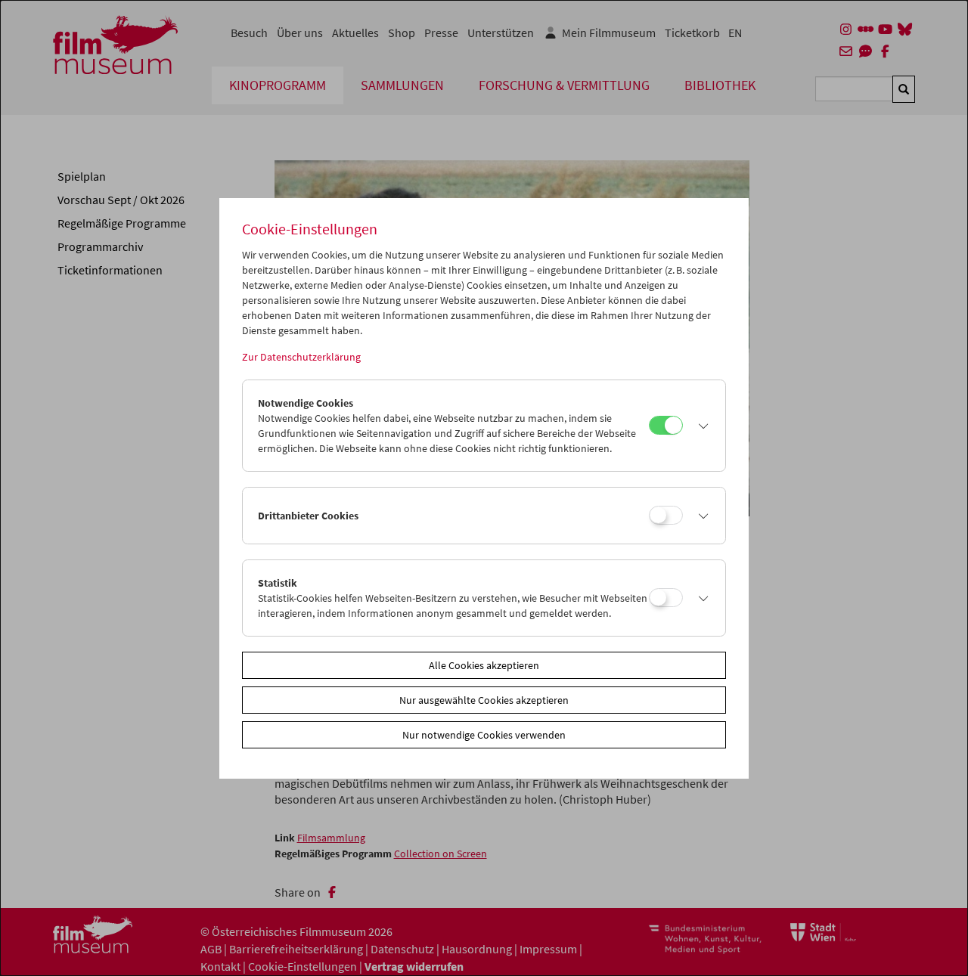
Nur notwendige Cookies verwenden (484, 735)
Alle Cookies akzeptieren (484, 665)
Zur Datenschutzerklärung (301, 357)
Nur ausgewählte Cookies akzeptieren (484, 700)
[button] (700, 425)
